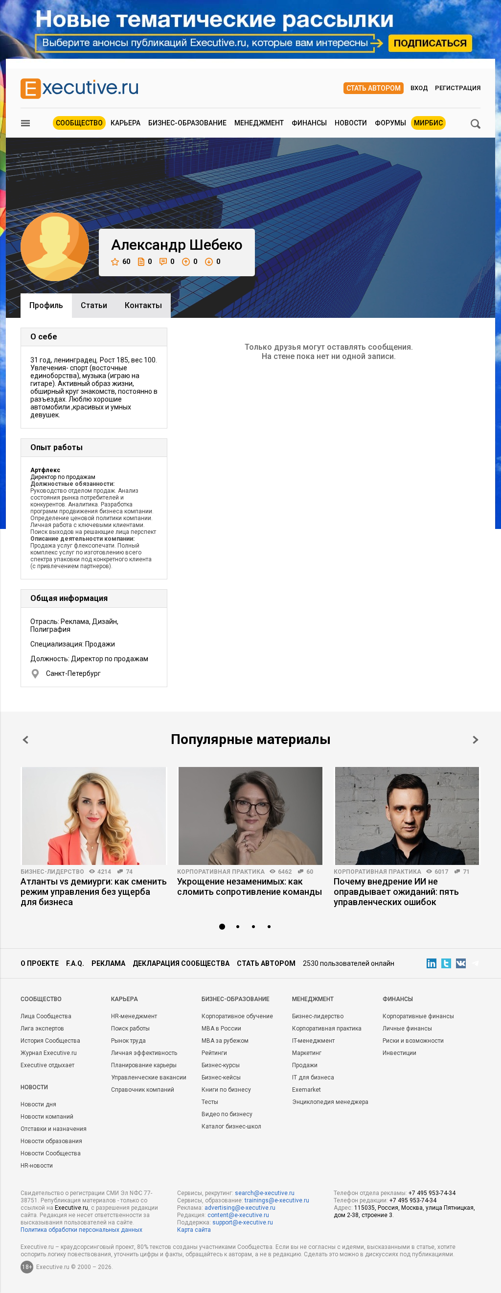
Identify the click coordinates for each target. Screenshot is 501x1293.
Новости (351, 123)
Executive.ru (71, 1207)
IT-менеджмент (313, 1040)
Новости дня (38, 1104)
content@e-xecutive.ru (238, 1215)
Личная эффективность (144, 1053)
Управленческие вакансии (148, 1077)
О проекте (40, 963)
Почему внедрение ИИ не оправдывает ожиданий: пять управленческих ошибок (396, 891)
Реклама (108, 963)
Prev (25, 739)
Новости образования (51, 1141)
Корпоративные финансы (418, 1016)
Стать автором (373, 88)
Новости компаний (47, 1116)
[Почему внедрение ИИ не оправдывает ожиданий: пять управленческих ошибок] (407, 816)
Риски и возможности (413, 1040)
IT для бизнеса (313, 1077)
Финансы (309, 123)
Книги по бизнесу (226, 1089)
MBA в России (221, 1028)
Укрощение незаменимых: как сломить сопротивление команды (249, 886)
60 (126, 261)
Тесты (210, 1102)
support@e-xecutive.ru (242, 1222)
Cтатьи (94, 305)
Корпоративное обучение (237, 1016)
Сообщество (79, 123)
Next (475, 739)
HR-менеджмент (134, 1016)
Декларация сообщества (181, 963)
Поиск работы (130, 1028)
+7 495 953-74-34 (432, 1193)
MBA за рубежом (225, 1040)
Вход (419, 88)
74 (129, 871)
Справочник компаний (142, 1089)
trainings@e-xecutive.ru (277, 1200)
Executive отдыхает (47, 1065)
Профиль (46, 305)
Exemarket (306, 1089)
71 (466, 871)
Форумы (390, 123)
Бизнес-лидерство (52, 871)
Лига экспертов (42, 1028)
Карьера (125, 123)
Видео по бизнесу (227, 1114)
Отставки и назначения (54, 1128)
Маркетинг (306, 1053)
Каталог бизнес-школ (231, 1126)
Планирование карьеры (144, 1065)
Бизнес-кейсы (221, 1077)
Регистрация (457, 88)
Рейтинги (214, 1053)
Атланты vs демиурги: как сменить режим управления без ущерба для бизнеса (94, 891)
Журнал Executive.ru (49, 1053)
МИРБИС (428, 123)
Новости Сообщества (51, 1153)
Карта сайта (194, 1229)
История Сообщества (50, 1040)
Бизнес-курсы (221, 1065)
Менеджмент (259, 123)
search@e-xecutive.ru (265, 1193)
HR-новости (37, 1165)
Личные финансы (407, 1028)
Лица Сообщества (46, 1016)
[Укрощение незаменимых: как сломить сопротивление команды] (250, 816)
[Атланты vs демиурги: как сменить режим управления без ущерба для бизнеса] (94, 816)
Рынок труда (128, 1040)
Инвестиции (399, 1053)
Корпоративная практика (221, 871)
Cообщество (41, 999)
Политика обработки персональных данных (81, 1229)
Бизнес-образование (187, 123)
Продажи (305, 1065)
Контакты (143, 305)
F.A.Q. (75, 963)
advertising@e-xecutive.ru (240, 1207)
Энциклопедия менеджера (330, 1102)
